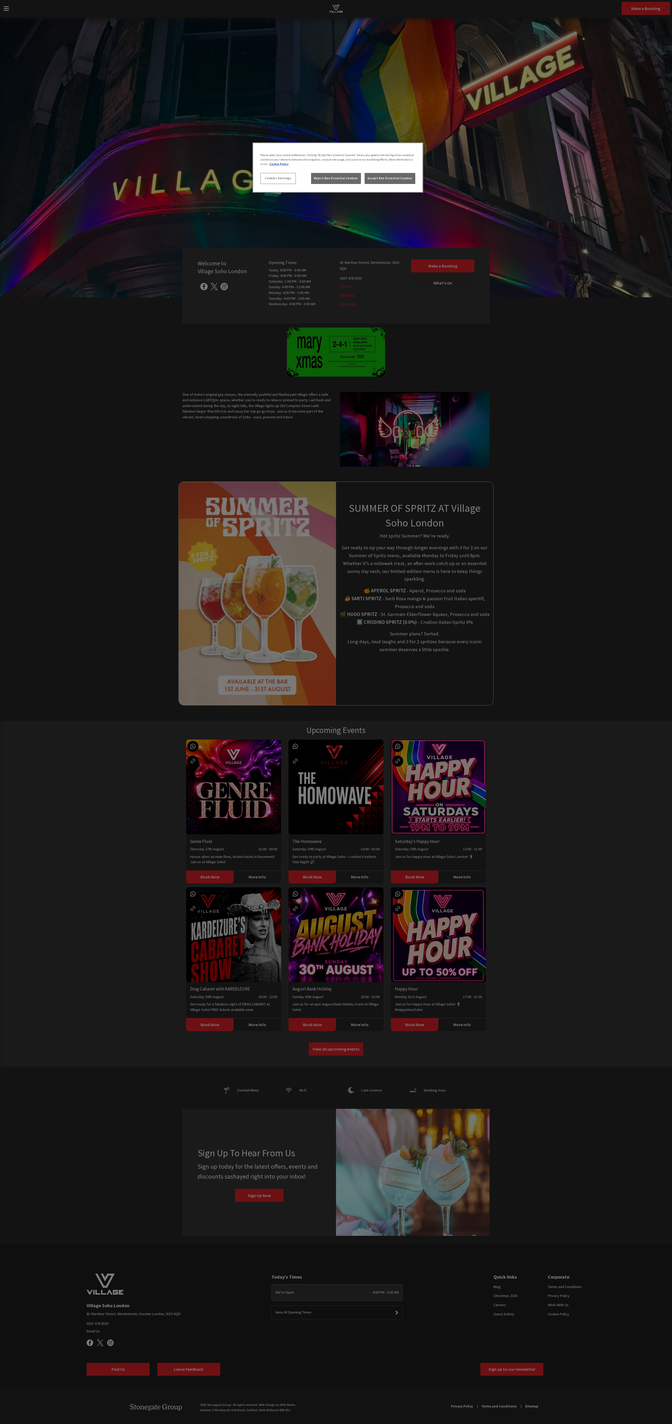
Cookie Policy (278, 164)
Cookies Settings (278, 178)
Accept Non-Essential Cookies (390, 178)
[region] (338, 168)
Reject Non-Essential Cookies (336, 178)
